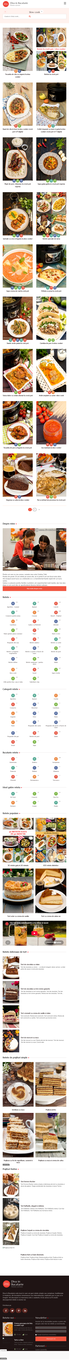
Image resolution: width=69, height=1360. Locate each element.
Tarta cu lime (19, 1340)
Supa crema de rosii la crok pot (17, 291)
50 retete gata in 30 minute (18, 865)
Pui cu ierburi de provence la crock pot (51, 500)
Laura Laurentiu (41, 1350)
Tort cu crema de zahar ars (51, 916)
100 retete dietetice (50, 865)
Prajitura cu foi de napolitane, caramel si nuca (18, 1161)
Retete (5, 11)
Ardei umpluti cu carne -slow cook (51, 395)
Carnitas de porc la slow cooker (51, 343)
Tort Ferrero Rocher (28, 1182)
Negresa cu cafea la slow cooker (17, 500)
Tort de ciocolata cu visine (30, 964)
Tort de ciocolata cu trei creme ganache (35, 989)
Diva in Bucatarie (19, 3)
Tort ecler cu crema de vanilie (18, 916)
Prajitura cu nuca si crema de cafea (50, 1160)
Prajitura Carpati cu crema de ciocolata (35, 1230)
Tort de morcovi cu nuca (30, 1038)
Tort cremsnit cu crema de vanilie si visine (35, 1013)
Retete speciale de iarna (51, 239)
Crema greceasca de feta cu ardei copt (23, 1324)
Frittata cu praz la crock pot (51, 291)
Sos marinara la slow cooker (51, 448)
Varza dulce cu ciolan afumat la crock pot (18, 395)
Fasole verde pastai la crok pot (18, 343)
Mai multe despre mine (34, 589)
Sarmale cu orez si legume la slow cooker (18, 239)
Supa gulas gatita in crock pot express (51, 184)
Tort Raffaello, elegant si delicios (32, 1206)
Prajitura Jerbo (51, 1110)
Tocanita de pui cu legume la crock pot (18, 448)
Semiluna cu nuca (18, 1110)
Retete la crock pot (51, 74)
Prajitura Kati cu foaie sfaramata (32, 1255)
